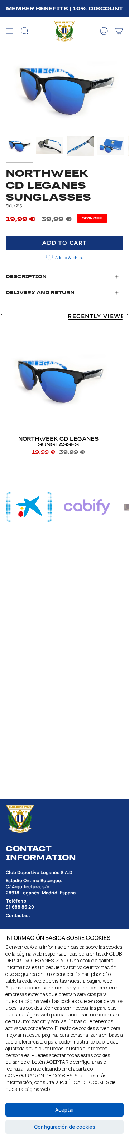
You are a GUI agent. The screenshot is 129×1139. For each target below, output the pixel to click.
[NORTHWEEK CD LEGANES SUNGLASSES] (58, 379)
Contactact (18, 915)
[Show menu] (9, 31)
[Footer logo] (20, 819)
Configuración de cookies (64, 1126)
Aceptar (64, 1109)
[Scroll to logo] (29, 507)
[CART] (118, 31)
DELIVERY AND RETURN (40, 293)
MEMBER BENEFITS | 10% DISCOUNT (64, 8)
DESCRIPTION (26, 277)
